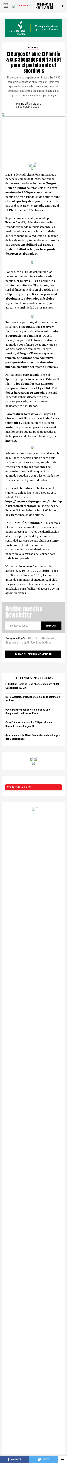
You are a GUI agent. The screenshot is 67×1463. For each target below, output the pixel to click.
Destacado (48, 638)
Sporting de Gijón (40, 642)
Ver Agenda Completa (19, 787)
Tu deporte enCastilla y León (45, 6)
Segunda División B (17, 642)
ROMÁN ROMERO (31, 104)
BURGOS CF (34, 638)
